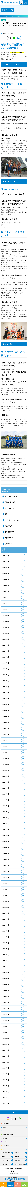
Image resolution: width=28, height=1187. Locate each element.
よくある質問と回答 (5, 1152)
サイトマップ (4, 1164)
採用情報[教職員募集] (20, 1164)
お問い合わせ (18, 1160)
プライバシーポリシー (6, 1160)
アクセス (3, 1156)
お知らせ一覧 (10, 16)
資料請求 (17, 1152)
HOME (2, 16)
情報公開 (17, 1156)
